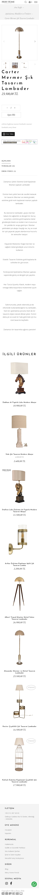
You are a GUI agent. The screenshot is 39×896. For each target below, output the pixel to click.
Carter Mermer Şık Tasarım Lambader (19, 18)
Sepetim (8, 833)
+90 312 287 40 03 (12, 813)
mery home (12, 127)
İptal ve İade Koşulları (13, 855)
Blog (6, 869)
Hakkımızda (9, 844)
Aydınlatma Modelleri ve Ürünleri (18, 13)
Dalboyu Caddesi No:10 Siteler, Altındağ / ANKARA (19, 817)
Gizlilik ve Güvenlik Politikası (15, 848)
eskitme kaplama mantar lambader (14, 124)
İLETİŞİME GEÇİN (19, 720)
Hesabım (8, 830)
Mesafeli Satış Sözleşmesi (14, 858)
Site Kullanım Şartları (12, 851)
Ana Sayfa (18, 7)
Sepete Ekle (11, 115)
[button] (35, 41)
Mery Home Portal (12, 872)
